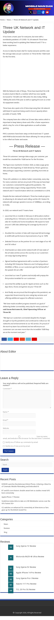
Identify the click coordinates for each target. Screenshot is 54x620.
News (9, 20)
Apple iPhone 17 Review (10, 497)
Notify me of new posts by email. (18, 446)
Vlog (5, 532)
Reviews (7, 528)
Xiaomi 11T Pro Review (26, 584)
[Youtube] (32, 609)
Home (2, 20)
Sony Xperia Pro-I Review (27, 578)
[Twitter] (27, 609)
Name (6, 412)
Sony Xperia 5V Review (26, 567)
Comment (7, 389)
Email (5, 420)
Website (6, 428)
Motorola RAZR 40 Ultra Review (30, 556)
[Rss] (22, 609)
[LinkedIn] (30, 609)
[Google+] (25, 609)
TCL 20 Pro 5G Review (25, 589)
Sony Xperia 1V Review (26, 546)
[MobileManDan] (27, 8)
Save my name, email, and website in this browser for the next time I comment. (26, 437)
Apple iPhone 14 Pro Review (28, 572)
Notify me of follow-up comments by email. (22, 442)
